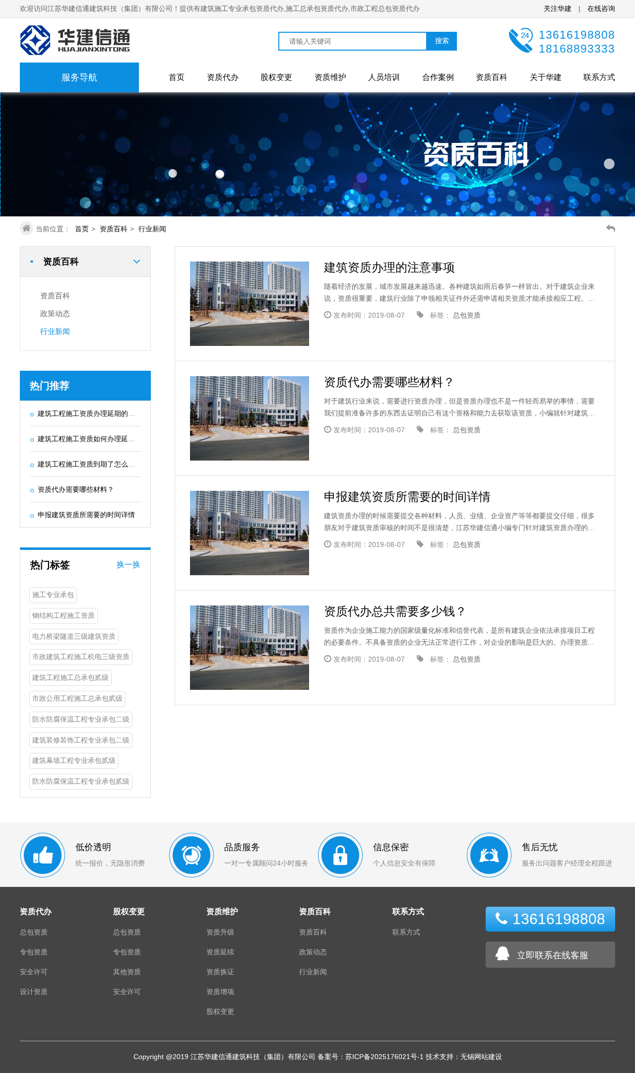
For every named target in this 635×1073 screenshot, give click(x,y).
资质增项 (220, 992)
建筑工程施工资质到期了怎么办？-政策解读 (105, 464)
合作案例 (438, 77)
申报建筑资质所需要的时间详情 (86, 515)
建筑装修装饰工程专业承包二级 (80, 740)
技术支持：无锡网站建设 (464, 1057)
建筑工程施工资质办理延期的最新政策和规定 (107, 413)
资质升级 (220, 932)
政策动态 (55, 313)
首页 (177, 77)
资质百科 (492, 77)
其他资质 (127, 972)
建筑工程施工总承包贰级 (70, 677)
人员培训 (384, 77)
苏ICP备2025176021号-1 (384, 1057)
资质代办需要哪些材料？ (76, 489)
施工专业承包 (53, 595)
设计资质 (34, 992)
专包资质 (34, 952)
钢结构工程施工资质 (63, 615)
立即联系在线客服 (552, 955)
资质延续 (220, 952)
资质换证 (220, 972)
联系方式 (599, 77)
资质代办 (223, 77)
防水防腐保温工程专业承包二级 (80, 719)
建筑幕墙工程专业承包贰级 (74, 760)
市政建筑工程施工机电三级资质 (80, 657)
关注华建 (558, 8)
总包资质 (467, 315)
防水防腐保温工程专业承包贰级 (80, 781)
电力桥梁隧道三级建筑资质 (74, 636)
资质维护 (330, 77)
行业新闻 (152, 229)
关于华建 (546, 77)
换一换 (128, 564)
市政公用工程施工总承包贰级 (77, 698)
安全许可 (34, 972)
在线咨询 (601, 8)
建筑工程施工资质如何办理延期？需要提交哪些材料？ (121, 439)
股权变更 (276, 77)
